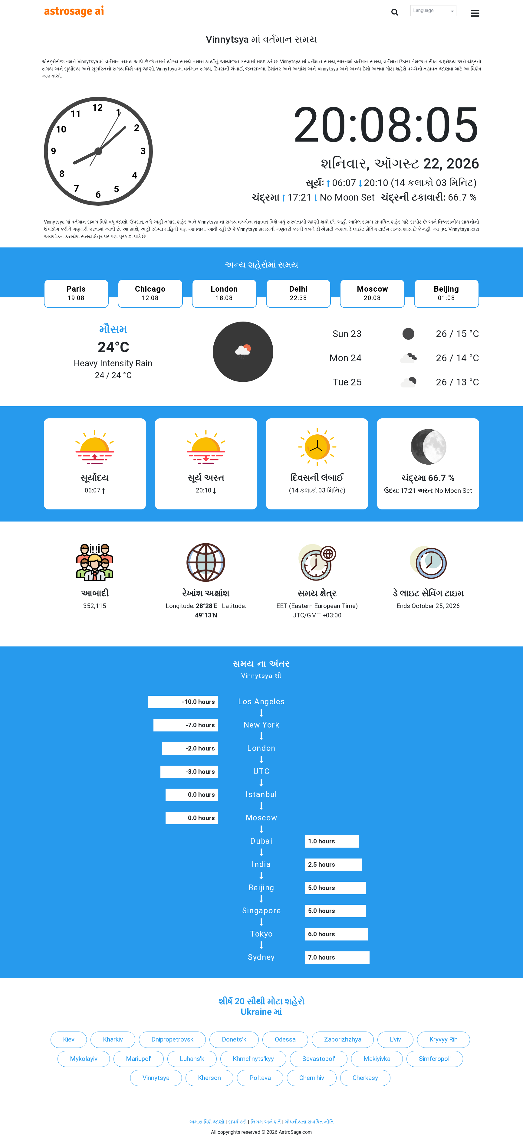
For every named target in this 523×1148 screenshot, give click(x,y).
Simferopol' (435, 1058)
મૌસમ (113, 329)
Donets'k (234, 1039)
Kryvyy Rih (443, 1039)
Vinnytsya (156, 1077)
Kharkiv (113, 1039)
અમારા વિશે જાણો (206, 1122)
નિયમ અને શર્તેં (266, 1122)
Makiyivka (376, 1058)
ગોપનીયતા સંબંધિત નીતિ (309, 1122)
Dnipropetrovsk (172, 1039)
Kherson (209, 1077)
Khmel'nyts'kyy (253, 1058)
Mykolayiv (83, 1058)
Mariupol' (138, 1058)
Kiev (68, 1039)
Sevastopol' (318, 1058)
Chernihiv (311, 1077)
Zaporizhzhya (342, 1039)
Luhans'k (192, 1058)
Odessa (285, 1039)
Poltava (260, 1077)
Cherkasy (365, 1077)
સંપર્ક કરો (238, 1122)
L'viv (395, 1039)
